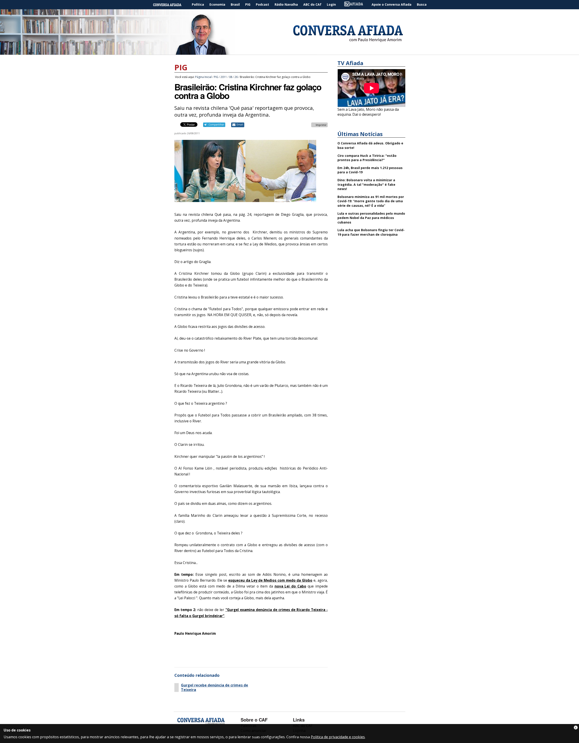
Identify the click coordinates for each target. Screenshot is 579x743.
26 (236, 77)
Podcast (262, 4)
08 (230, 77)
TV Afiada (356, 4)
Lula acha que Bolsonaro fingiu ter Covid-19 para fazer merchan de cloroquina (371, 232)
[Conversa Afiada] (289, 52)
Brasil (235, 4)
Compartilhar (216, 124)
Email (240, 124)
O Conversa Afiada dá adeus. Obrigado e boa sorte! (370, 145)
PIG (247, 4)
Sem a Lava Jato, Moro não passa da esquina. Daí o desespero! (368, 112)
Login (331, 4)
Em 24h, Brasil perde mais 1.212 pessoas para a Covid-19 (370, 170)
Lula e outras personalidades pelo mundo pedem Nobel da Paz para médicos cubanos (371, 217)
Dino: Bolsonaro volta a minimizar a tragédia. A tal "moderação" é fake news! (366, 184)
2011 (224, 77)
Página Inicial (170, 4)
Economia (217, 4)
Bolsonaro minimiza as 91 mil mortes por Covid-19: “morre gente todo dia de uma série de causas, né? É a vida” (370, 201)
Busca (422, 4)
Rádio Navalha (286, 4)
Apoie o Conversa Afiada (391, 4)
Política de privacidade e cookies (338, 736)
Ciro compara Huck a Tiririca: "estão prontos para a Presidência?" (366, 157)
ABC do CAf (312, 4)
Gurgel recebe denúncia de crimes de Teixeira (214, 687)
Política (198, 4)
